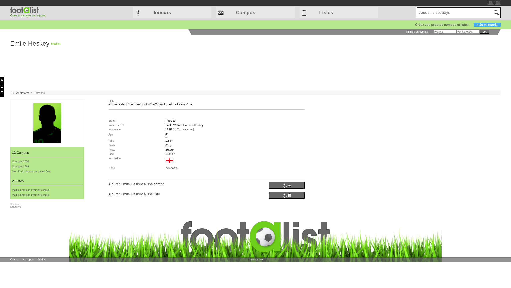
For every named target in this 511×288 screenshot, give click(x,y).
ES (498, 2)
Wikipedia (171, 167)
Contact (14, 259)
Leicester (187, 129)
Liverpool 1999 (20, 166)
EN (491, 2)
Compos (245, 12)
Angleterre (22, 92)
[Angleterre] (169, 163)
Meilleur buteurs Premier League (30, 189)
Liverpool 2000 (20, 161)
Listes (326, 12)
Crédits (41, 259)
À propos (28, 259)
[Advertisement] (180, 63)
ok (485, 31)
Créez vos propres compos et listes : (456, 24)
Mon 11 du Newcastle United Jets (31, 171)
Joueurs (162, 12)
